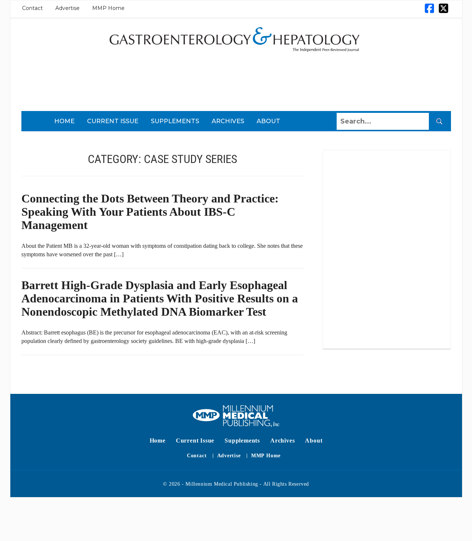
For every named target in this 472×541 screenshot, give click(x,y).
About (268, 121)
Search (439, 121)
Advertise (67, 8)
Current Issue (112, 121)
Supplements (175, 121)
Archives (228, 121)
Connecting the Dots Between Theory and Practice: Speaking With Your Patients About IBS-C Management (150, 212)
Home (64, 121)
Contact (32, 8)
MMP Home (108, 8)
